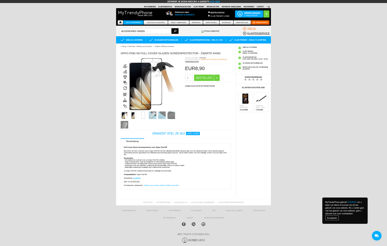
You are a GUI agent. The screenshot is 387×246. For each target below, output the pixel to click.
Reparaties (196, 22)
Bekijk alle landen (234, 210)
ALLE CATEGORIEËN (133, 22)
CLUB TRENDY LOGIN (219, 16)
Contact (260, 7)
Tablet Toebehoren (178, 22)
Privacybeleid (259, 210)
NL (269, 7)
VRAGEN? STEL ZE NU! (175, 133)
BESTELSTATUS (217, 12)
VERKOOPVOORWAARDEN (214, 218)
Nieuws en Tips (213, 7)
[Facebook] (184, 224)
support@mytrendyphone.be (231, 202)
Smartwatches (242, 22)
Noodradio (226, 22)
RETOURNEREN (150, 7)
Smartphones (211, 22)
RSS (213, 210)
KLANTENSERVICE (165, 7)
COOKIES (352, 202)
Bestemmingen (169, 218)
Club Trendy (199, 7)
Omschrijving (132, 141)
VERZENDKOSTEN (192, 61)
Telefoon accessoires (151, 185)
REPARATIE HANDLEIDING (231, 7)
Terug (124, 46)
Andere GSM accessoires (169, 185)
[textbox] (149, 31)
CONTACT (189, 218)
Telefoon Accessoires (156, 22)
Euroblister (137, 178)
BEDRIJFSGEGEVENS (183, 7)
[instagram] (203, 224)
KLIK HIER (215, 1)
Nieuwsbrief (249, 7)
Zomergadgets (262, 22)
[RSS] (193, 224)
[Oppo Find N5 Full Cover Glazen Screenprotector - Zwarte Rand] (148, 110)
